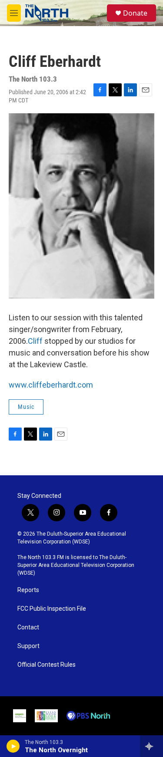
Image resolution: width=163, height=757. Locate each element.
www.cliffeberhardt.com (51, 384)
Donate (135, 13)
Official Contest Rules (46, 665)
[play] (13, 746)
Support (28, 646)
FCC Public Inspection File (51, 609)
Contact (28, 627)
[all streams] (151, 746)
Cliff (35, 341)
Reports (28, 590)
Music (26, 406)
